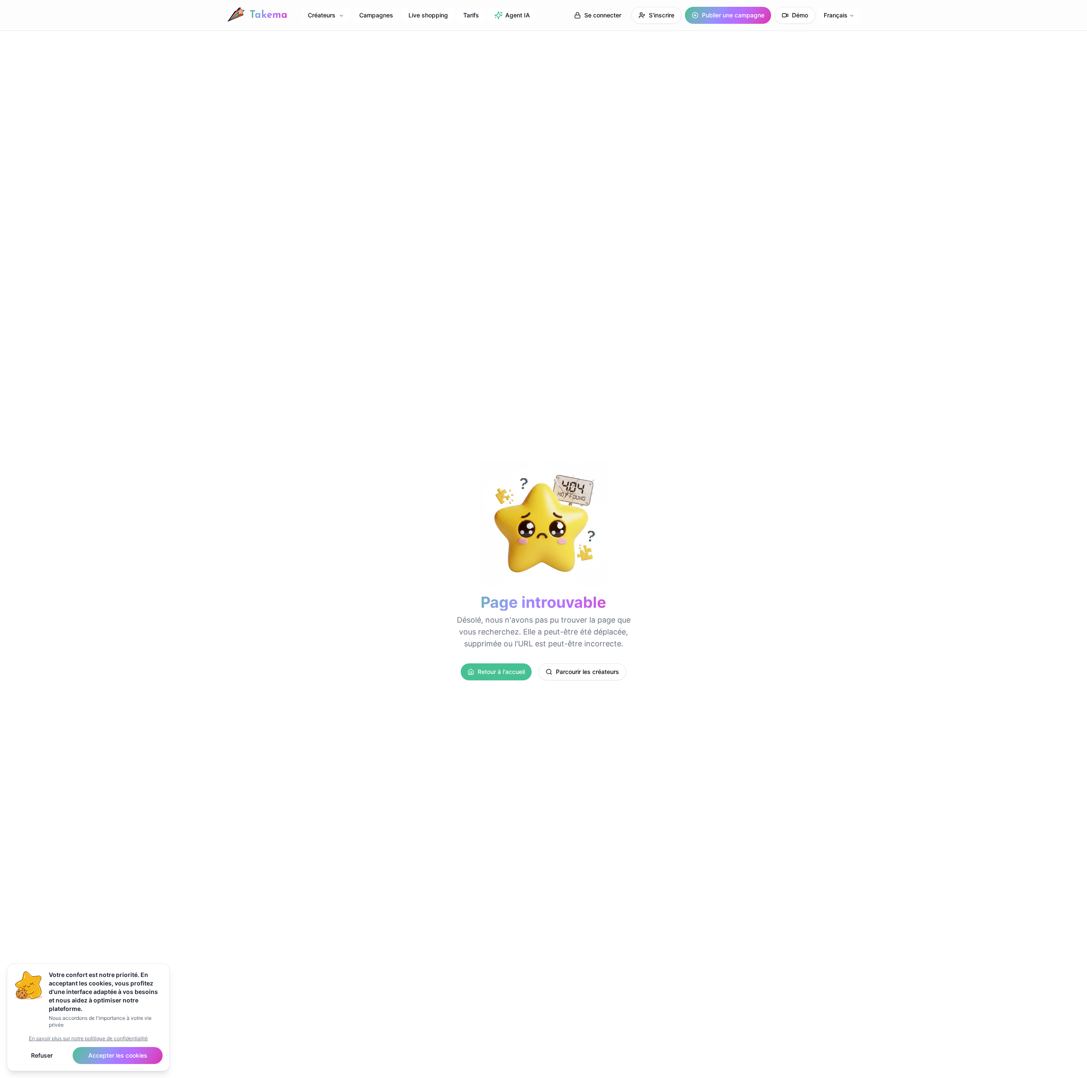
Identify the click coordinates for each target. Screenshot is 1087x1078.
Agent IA (517, 15)
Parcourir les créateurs (587, 671)
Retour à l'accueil (501, 671)
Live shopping (428, 15)
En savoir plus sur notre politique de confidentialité (88, 1038)
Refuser (42, 1055)
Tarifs (471, 15)
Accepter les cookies (117, 1055)
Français (836, 15)
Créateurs (321, 15)
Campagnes (376, 15)
